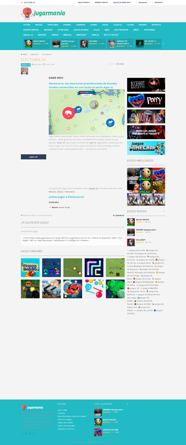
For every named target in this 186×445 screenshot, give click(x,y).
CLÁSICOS (117, 25)
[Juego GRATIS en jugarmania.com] (43, 13)
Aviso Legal (62, 410)
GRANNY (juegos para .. (146, 230)
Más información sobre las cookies (72, 416)
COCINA (130, 25)
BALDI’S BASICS (84, 2)
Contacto (61, 413)
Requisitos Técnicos (66, 429)
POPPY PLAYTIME (110, 430)
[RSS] (34, 433)
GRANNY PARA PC (101, 2)
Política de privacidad (66, 426)
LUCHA (97, 30)
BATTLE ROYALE (111, 35)
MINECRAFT (81, 35)
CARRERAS (80, 25)
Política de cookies (65, 422)
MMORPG (42, 35)
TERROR (54, 35)
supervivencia (47, 215)
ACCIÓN (26, 25)
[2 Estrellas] (110, 64)
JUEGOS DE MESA (81, 30)
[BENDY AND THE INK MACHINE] (158, 186)
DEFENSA (143, 25)
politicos (33, 215)
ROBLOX (95, 35)
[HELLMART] (131, 242)
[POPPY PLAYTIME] (158, 174)
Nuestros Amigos (65, 419)
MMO (107, 30)
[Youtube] (30, 433)
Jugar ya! (33, 157)
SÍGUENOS (159, 2)
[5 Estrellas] (115, 64)
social (39, 215)
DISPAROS (48, 30)
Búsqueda (143, 2)
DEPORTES (156, 25)
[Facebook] (23, 433)
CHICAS (105, 25)
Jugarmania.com (93, 442)
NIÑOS (136, 30)
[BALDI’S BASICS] (146, 174)
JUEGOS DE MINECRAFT (122, 2)
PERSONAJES (149, 30)
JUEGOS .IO (28, 35)
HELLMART (93, 41)
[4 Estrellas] (114, 64)
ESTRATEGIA (63, 30)
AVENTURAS (52, 25)
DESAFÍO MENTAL (31, 30)
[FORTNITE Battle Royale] (133, 199)
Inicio (25, 54)
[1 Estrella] (109, 64)
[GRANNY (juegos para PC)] (133, 174)
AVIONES (67, 25)
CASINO (93, 25)
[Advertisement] (119, 12)
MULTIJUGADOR (121, 30)
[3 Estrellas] (112, 64)
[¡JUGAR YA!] (28, 43)
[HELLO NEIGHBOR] (133, 186)
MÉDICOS (67, 35)
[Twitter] (26, 433)
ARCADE (38, 25)
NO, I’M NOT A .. (151, 41)
